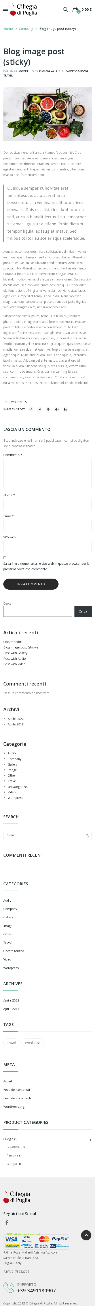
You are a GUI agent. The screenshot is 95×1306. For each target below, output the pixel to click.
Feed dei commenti (17, 1098)
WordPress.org (14, 1106)
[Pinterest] (48, 409)
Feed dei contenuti (16, 1089)
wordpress (19, 402)
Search (87, 835)
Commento (12, 455)
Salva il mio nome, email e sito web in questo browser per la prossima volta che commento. (46, 566)
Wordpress (15, 798)
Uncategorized (18, 787)
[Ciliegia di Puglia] (23, 9)
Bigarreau (14, 1147)
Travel (8, 75)
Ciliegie (8, 1139)
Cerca (7, 603)
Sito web (9, 537)
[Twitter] (39, 409)
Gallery (12, 764)
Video (12, 792)
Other (12, 775)
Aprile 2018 (16, 724)
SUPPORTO (26, 1284)
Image (84, 71)
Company (26, 28)
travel (11, 1043)
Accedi (8, 1081)
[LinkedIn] (65, 409)
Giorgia (12, 1164)
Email (8, 516)
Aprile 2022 (16, 719)
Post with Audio (14, 658)
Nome (9, 495)
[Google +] (57, 409)
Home (8, 28)
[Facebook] (31, 409)
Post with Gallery (15, 653)
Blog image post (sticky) (20, 647)
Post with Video (14, 664)
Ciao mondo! (12, 642)
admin (23, 71)
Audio (12, 753)
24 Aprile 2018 (47, 71)
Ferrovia (12, 1155)
